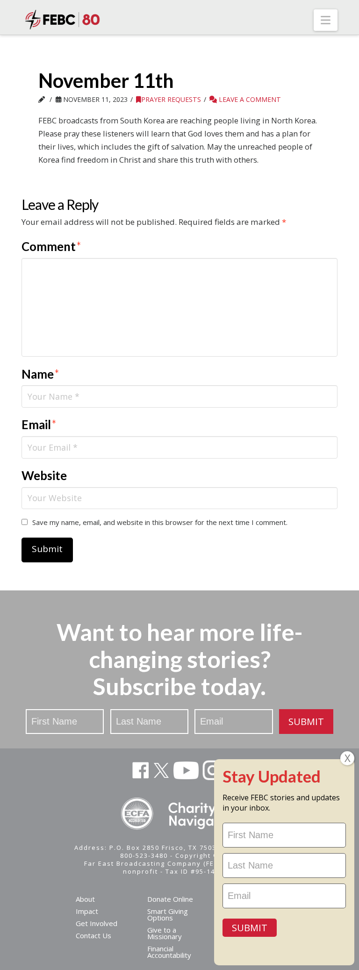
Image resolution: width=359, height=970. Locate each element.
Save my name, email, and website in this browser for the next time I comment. (159, 522)
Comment (51, 246)
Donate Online (170, 899)
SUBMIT (306, 721)
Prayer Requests (171, 99)
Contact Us (93, 935)
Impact (87, 911)
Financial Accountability (169, 952)
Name (40, 374)
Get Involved (96, 923)
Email (39, 424)
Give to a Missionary (164, 933)
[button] (325, 20)
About (85, 899)
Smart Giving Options (167, 914)
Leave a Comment (249, 99)
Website (44, 475)
